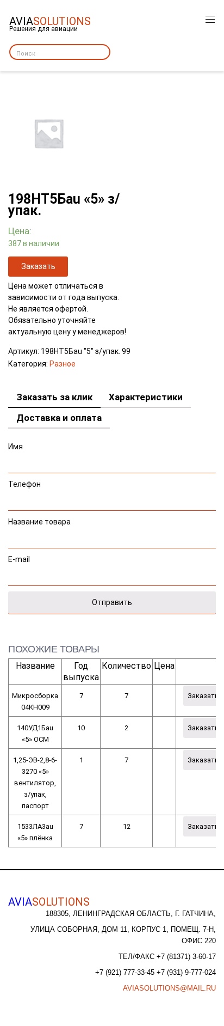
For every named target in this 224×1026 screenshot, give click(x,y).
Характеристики (146, 397)
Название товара (39, 521)
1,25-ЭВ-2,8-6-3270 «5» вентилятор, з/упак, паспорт (35, 783)
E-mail (19, 559)
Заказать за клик (54, 397)
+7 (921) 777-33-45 (126, 972)
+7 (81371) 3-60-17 (186, 956)
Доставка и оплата (59, 417)
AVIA (49, 901)
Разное (62, 363)
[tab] (54, 397)
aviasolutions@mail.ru (169, 988)
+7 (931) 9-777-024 (186, 972)
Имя (15, 446)
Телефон (24, 484)
